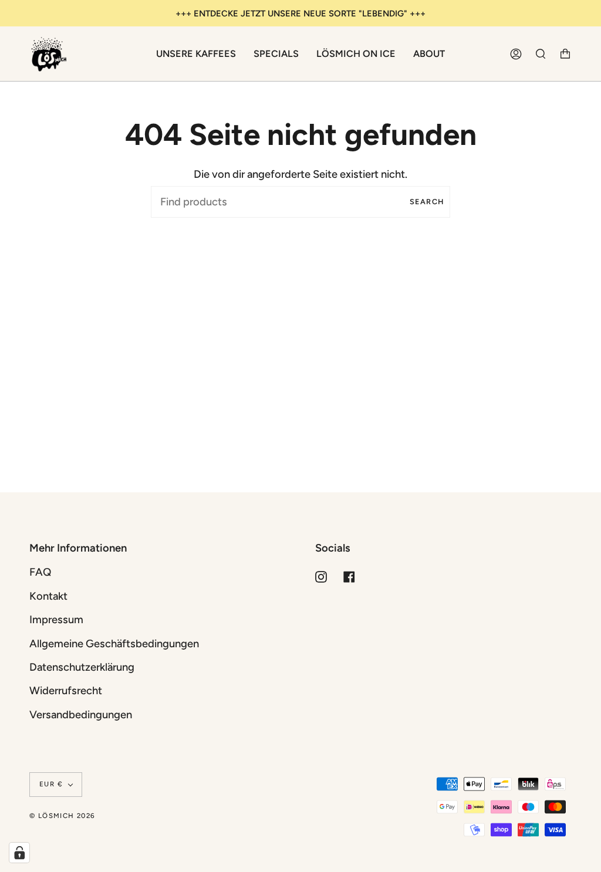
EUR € (51, 784)
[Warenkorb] (565, 53)
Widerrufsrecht (65, 690)
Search (427, 201)
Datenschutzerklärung (81, 667)
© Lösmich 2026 (62, 816)
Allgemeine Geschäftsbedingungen (114, 643)
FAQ (40, 572)
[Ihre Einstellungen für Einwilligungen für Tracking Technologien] (19, 853)
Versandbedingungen (80, 714)
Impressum (56, 619)
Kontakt (48, 596)
